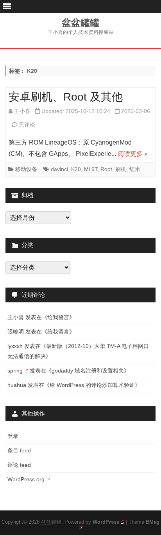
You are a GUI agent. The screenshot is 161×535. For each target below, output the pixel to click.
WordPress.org (26, 479)
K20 (76, 169)
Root (106, 169)
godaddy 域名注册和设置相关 (88, 370)
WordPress (106, 522)
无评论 (27, 125)
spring (15, 370)
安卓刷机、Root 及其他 (66, 97)
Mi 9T (90, 169)
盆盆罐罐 (80, 23)
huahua (16, 385)
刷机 (120, 169)
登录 (12, 436)
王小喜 (22, 111)
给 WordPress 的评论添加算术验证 (92, 385)
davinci (59, 169)
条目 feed (19, 450)
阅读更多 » (133, 153)
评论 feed (19, 465)
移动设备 (26, 169)
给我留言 (58, 317)
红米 (134, 169)
